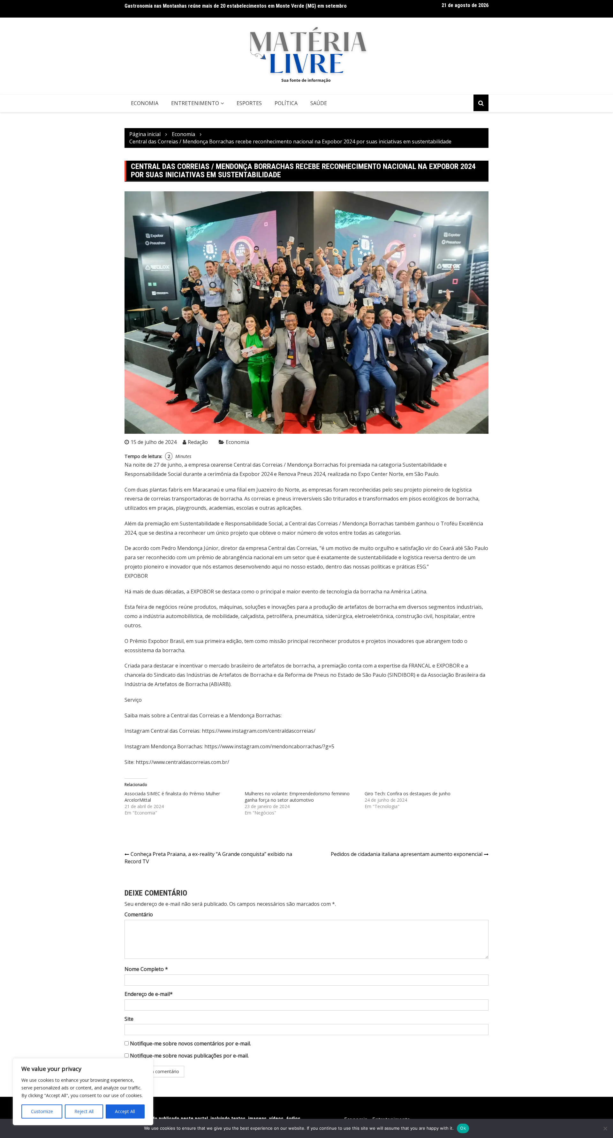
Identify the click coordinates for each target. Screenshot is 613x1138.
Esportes (249, 103)
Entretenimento (195, 103)
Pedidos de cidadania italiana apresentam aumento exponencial (406, 854)
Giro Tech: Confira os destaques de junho (407, 793)
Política (286, 103)
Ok (463, 1128)
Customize (42, 1111)
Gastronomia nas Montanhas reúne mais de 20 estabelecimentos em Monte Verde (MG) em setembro (236, 6)
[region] (83, 1091)
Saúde (318, 103)
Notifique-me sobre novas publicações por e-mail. (189, 1055)
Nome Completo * (146, 969)
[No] (605, 1128)
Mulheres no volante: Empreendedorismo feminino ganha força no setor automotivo (297, 796)
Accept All (125, 1111)
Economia (144, 103)
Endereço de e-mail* (149, 993)
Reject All (84, 1111)
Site (129, 1018)
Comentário (139, 914)
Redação (198, 442)
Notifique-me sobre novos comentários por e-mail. (190, 1043)
